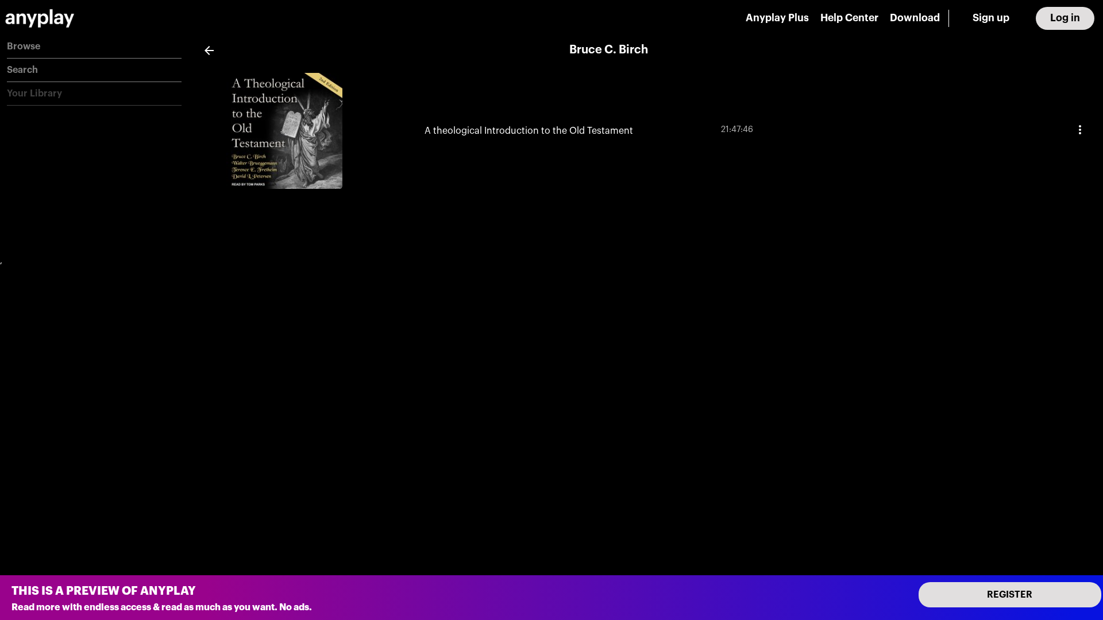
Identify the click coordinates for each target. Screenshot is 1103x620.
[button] (94, 47)
